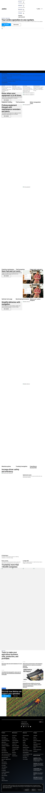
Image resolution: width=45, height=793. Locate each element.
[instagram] (28, 726)
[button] (38, 8)
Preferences (40, 789)
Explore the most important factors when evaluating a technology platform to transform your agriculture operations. (32, 665)
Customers (20, 15)
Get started (6, 24)
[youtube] (30, 726)
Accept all (27, 789)
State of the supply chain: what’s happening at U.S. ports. (12, 663)
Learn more (4, 664)
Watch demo (16, 24)
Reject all (33, 789)
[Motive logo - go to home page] (4, 8)
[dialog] (22, 788)
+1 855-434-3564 (24, 721)
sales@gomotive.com (24, 723)
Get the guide (25, 667)
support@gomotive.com (25, 724)
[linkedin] (23, 726)
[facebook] (21, 726)
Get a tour (16, 695)
